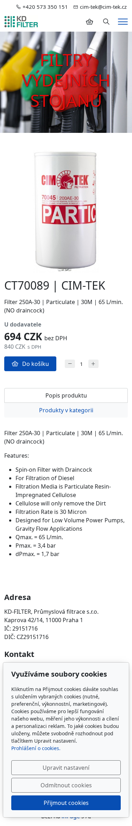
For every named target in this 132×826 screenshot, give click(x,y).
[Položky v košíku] (89, 22)
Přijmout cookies (66, 803)
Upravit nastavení (66, 768)
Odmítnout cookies (66, 785)
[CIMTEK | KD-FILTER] (21, 21)
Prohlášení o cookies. (36, 748)
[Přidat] (93, 364)
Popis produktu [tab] (66, 395)
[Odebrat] (70, 364)
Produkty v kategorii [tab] (66, 410)
